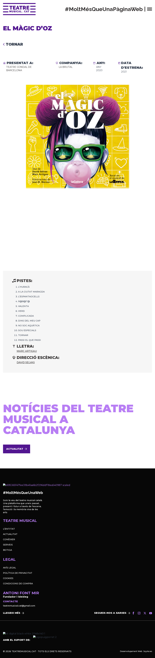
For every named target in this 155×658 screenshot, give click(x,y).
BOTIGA (7, 550)
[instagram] (139, 613)
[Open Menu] (149, 9)
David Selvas (26, 362)
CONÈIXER (9, 539)
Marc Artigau (27, 351)
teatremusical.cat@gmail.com (19, 605)
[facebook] (133, 613)
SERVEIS (8, 544)
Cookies (8, 578)
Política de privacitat (17, 573)
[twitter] (144, 613)
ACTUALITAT (10, 534)
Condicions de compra (18, 583)
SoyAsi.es (147, 651)
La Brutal (66, 67)
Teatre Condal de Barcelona (19, 69)
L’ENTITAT (9, 528)
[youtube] (150, 613)
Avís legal (9, 567)
